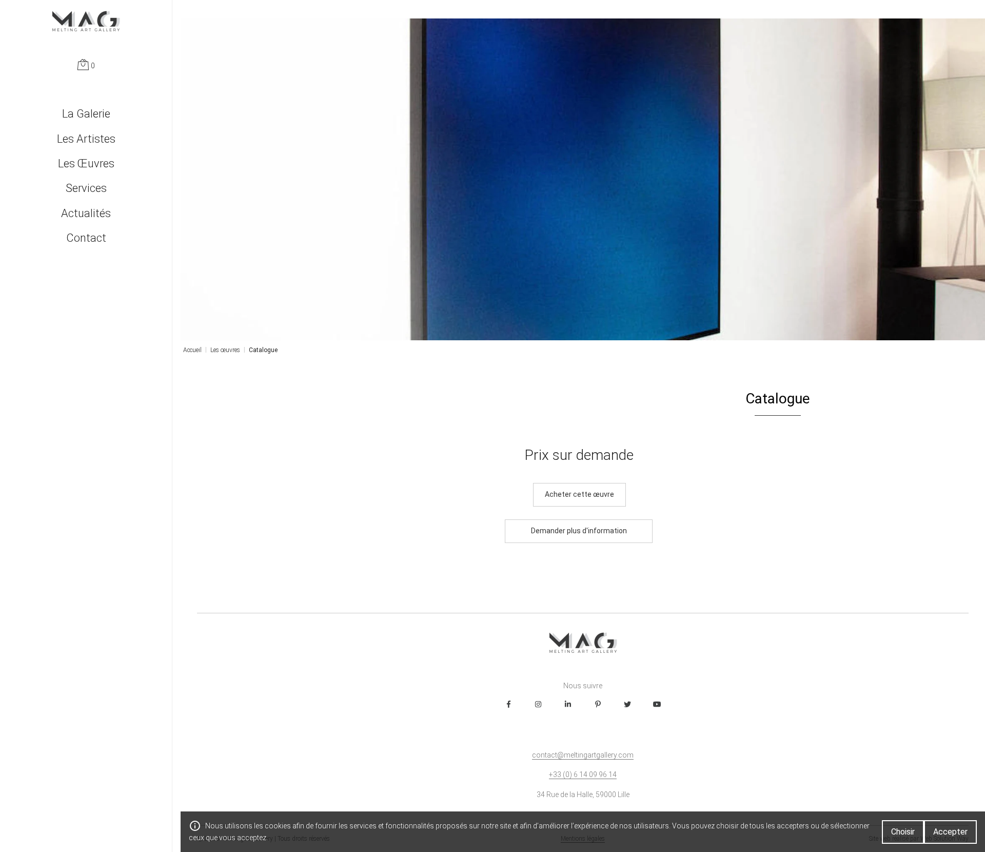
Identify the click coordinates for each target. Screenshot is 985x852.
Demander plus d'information (579, 531)
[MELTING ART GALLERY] (86, 21)
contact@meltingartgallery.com (583, 755)
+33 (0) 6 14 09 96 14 (583, 774)
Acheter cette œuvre (579, 494)
